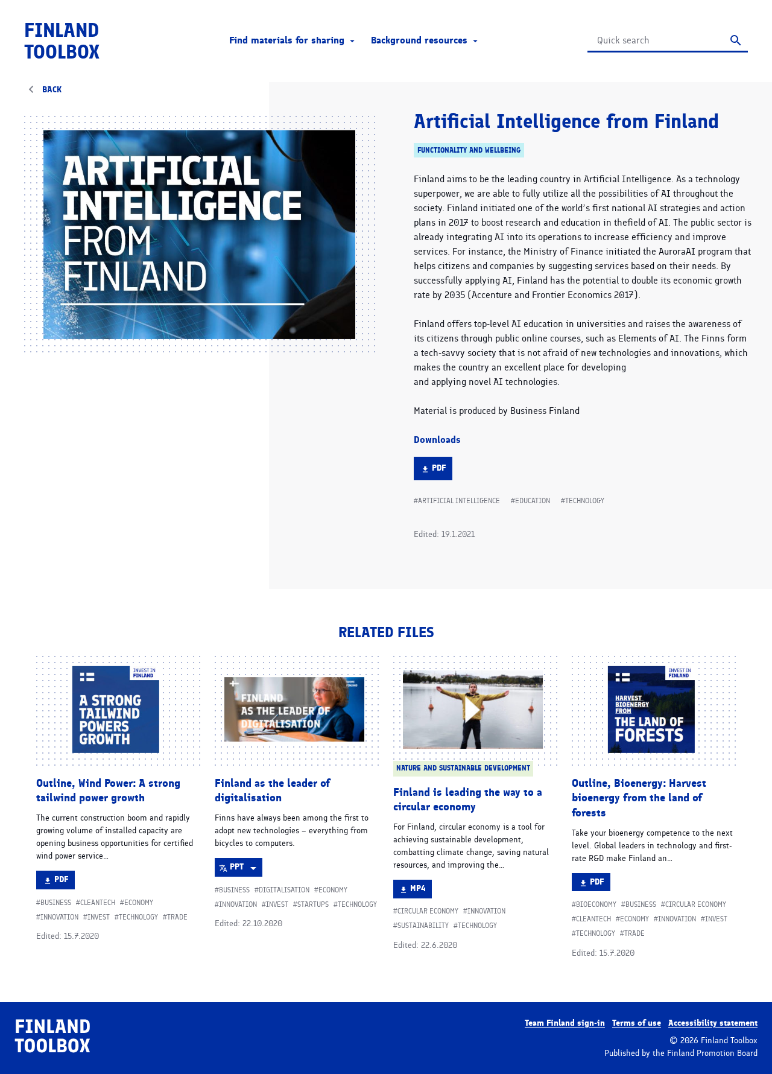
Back (52, 89)
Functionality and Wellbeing (468, 149)
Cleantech (97, 902)
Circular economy (427, 911)
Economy (138, 902)
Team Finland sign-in (565, 1023)
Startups (313, 904)
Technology (584, 501)
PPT (245, 869)
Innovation (59, 917)
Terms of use (636, 1023)
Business (55, 902)
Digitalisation (284, 890)
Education (532, 501)
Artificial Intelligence (459, 501)
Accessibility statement (713, 1023)
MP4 (421, 890)
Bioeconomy (596, 904)
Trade (177, 917)
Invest (98, 917)
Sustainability (423, 925)
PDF (441, 471)
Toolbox (62, 41)
